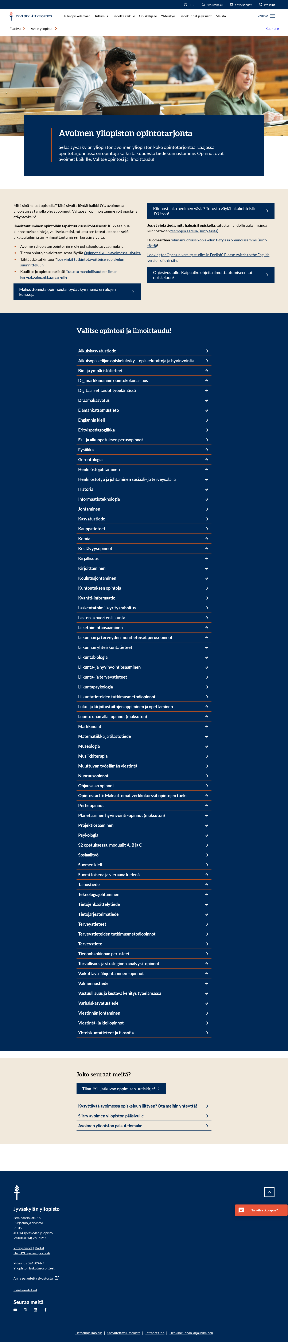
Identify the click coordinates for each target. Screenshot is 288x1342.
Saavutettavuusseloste (123, 1333)
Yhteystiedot (22, 1248)
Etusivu (15, 28)
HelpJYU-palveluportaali (31, 1253)
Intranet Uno (154, 1333)
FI (190, 6)
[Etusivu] (30, 16)
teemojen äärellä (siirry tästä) (194, 231)
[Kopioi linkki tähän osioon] (175, 330)
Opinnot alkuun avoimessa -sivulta (112, 252)
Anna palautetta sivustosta (33, 1278)
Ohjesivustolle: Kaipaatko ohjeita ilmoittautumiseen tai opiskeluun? (202, 275)
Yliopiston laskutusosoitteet (34, 1268)
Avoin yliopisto (41, 28)
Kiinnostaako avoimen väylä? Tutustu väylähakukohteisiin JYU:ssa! (205, 211)
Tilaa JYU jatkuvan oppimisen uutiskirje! (118, 1088)
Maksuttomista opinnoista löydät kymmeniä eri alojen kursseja (67, 292)
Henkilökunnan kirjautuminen (191, 1333)
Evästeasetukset (25, 1290)
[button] (261, 1210)
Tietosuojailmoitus (88, 1333)
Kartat (39, 1248)
